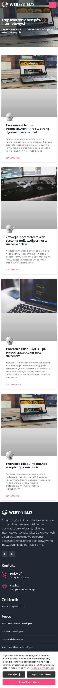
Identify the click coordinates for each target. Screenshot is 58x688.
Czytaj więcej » (13, 158)
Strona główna (11, 29)
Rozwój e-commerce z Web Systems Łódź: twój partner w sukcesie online (26, 240)
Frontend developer (13, 639)
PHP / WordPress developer (17, 623)
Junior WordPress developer (17, 647)
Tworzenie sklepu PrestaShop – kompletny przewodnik (28, 465)
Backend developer (12, 631)
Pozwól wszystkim (29, 682)
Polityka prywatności (13, 606)
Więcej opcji (14, 674)
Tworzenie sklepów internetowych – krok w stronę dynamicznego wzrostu (27, 128)
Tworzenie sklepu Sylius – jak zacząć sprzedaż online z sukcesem (26, 352)
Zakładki (10, 600)
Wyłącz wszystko (41, 674)
